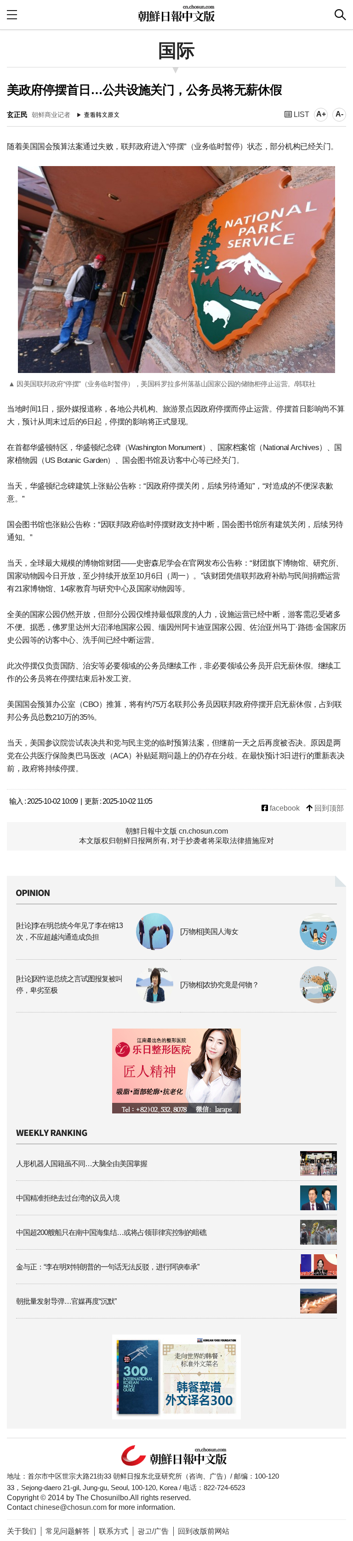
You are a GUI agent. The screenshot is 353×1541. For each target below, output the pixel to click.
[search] (340, 14)
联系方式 (113, 1531)
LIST (300, 114)
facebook (284, 808)
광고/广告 (153, 1531)
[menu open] (12, 14)
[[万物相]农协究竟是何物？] (258, 1001)
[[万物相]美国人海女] (258, 947)
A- (339, 114)
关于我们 (21, 1531)
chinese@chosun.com (70, 1507)
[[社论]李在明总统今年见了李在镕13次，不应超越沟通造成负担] (94, 947)
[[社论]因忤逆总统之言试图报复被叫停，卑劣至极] (94, 1001)
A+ (321, 114)
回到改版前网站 (203, 1531)
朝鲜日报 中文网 (176, 13)
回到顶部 (328, 808)
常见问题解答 (68, 1531)
